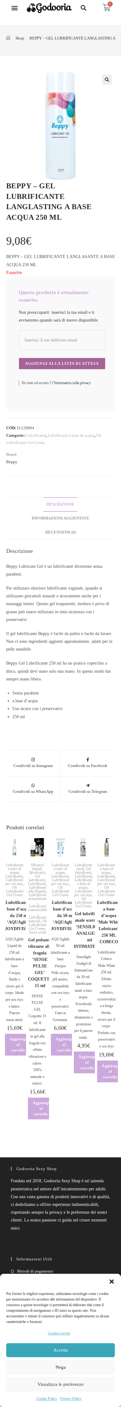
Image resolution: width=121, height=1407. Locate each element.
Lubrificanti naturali (37, 919)
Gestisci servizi (59, 1333)
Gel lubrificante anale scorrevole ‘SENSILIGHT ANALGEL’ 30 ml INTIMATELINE (89, 930)
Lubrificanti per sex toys (14, 882)
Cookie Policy (46, 1398)
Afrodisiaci (37, 872)
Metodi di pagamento (35, 1271)
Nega (61, 1367)
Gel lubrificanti (37, 878)
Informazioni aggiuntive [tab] (60, 518)
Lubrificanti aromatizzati (37, 897)
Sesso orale (37, 932)
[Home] (8, 38)
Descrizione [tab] (60, 504)
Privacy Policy (71, 1398)
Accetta (60, 1350)
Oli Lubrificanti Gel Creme (14, 891)
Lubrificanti (36, 435)
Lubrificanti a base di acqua (71, 435)
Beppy (11, 461)
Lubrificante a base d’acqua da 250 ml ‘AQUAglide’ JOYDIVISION (19, 915)
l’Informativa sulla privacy (71, 383)
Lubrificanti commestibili (37, 908)
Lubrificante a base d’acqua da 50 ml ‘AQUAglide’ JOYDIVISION (65, 915)
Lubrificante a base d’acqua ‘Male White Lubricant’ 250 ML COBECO (109, 922)
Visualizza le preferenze (61, 1384)
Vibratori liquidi (37, 867)
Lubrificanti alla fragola (37, 889)
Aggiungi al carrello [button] (18, 1044)
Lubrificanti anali (83, 867)
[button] (112, 1281)
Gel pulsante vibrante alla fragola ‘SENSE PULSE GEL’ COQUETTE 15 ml (40, 963)
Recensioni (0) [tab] (60, 532)
